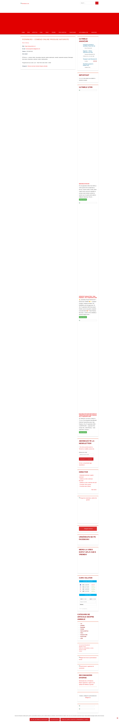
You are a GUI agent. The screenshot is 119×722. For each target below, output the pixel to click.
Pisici (47, 32)
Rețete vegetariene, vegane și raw (87, 682)
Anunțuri (94, 32)
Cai (81, 623)
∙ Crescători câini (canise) (85, 484)
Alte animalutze (83, 32)
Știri (28, 32)
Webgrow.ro (88, 697)
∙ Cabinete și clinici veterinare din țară (88, 482)
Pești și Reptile (84, 631)
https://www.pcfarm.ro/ (30, 46)
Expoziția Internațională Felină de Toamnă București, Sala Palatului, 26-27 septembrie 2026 (88, 415)
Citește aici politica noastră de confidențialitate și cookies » (75, 719)
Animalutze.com (47, 4)
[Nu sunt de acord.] (117, 718)
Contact (80, 651)
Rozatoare (73, 32)
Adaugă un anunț (82, 646)
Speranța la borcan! (84, 183)
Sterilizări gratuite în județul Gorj (88, 64)
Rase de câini (83, 634)
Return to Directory (25, 42)
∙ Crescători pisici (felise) (85, 486)
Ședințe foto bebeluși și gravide (86, 684)
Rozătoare (83, 636)
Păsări (53, 32)
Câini (41, 32)
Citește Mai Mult (83, 199)
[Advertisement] (59, 21)
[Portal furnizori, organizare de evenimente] (88, 668)
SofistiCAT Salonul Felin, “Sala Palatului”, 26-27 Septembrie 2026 (88, 297)
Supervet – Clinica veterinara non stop (88, 51)
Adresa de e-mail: (83, 452)
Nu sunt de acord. (55, 719)
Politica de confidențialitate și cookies (86, 648)
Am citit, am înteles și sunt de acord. (39, 719)
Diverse (82, 625)
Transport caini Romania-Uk (90, 59)
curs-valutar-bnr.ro (84, 608)
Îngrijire (82, 627)
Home (23, 32)
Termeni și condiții (82, 649)
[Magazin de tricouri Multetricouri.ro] (88, 659)
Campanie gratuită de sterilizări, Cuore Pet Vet (89, 45)
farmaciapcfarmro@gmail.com (33, 48)
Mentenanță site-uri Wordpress (86, 680)
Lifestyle (34, 32)
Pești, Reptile (62, 32)
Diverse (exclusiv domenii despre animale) (37, 66)
